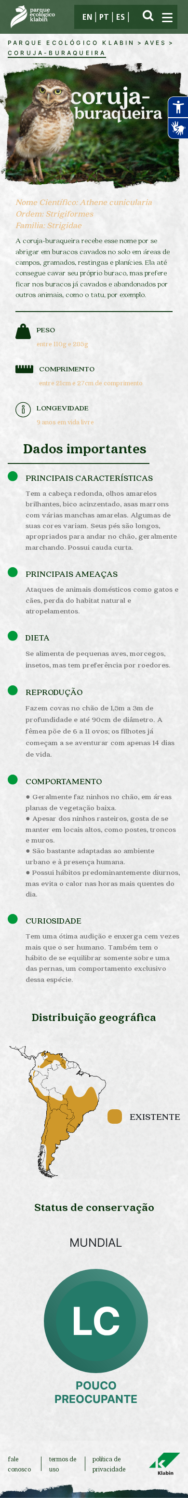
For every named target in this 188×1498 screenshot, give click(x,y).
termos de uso (62, 1464)
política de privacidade (109, 1464)
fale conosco (19, 1464)
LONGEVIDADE (63, 407)
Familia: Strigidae (48, 225)
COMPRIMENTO (66, 368)
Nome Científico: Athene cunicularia (83, 202)
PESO (46, 329)
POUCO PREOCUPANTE (95, 1392)
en (87, 18)
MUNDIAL (95, 1243)
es (120, 18)
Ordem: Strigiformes (54, 213)
